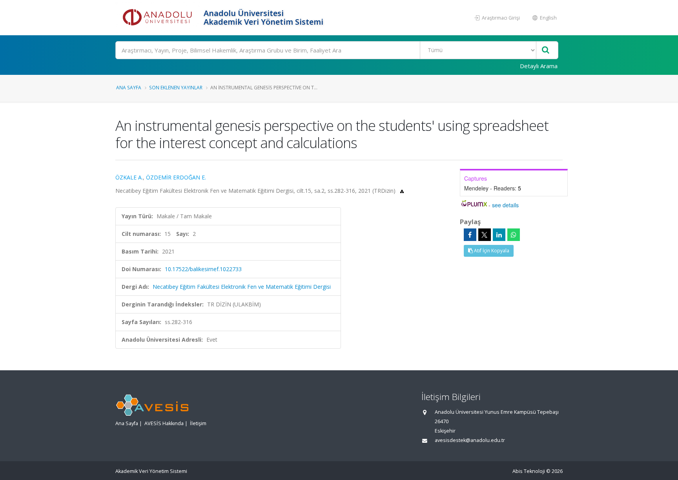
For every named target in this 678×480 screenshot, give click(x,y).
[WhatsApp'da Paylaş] (513, 234)
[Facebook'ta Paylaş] (470, 234)
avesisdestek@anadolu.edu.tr (470, 440)
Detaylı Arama (539, 66)
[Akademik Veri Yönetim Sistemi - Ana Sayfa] (158, 17)
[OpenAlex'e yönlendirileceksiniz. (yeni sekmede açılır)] (402, 190)
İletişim (198, 423)
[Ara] (545, 50)
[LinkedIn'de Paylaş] (499, 234)
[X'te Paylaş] (484, 234)
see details (505, 205)
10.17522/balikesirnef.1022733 (203, 269)
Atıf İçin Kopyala (491, 250)
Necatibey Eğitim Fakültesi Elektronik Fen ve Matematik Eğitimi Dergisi (242, 286)
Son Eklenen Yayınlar (175, 87)
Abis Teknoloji (528, 471)
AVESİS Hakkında (164, 423)
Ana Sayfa (128, 87)
